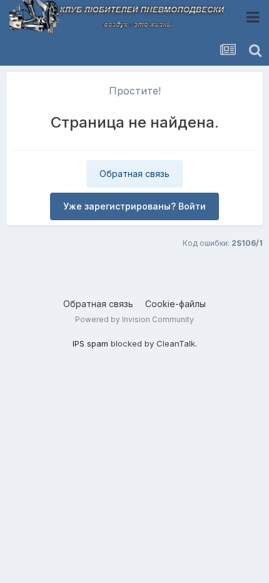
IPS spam (90, 343)
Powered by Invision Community (134, 319)
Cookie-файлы (175, 303)
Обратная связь (134, 173)
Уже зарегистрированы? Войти (134, 206)
